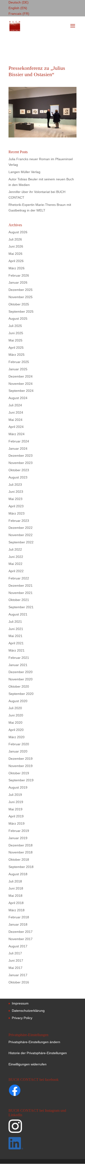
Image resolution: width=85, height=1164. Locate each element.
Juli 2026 (15, 239)
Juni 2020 (15, 715)
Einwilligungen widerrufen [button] (27, 1064)
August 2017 (17, 946)
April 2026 (16, 261)
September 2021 (21, 607)
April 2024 (16, 427)
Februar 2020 (18, 744)
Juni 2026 (15, 246)
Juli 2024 (15, 405)
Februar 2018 (18, 917)
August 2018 (17, 874)
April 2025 (16, 347)
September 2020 (21, 694)
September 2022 (21, 542)
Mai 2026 (15, 254)
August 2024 (17, 398)
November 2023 (20, 463)
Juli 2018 (15, 881)
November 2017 (20, 939)
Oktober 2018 (18, 859)
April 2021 (16, 643)
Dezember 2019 (20, 758)
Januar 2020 (17, 751)
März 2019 (16, 823)
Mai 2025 (15, 340)
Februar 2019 (18, 831)
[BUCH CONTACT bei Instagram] (41, 1128)
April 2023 (16, 506)
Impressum (20, 1003)
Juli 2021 (15, 621)
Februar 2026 (18, 275)
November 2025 (20, 297)
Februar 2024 (18, 441)
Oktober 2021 (18, 600)
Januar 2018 (17, 924)
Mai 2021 (15, 636)
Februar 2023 (18, 521)
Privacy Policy (22, 1018)
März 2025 (16, 354)
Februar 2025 (18, 362)
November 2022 (20, 535)
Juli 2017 (15, 953)
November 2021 (20, 593)
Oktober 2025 (18, 304)
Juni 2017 (15, 960)
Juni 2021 (15, 629)
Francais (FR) (18, 13)
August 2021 (17, 614)
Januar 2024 (17, 448)
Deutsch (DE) (18, 2)
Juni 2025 (15, 333)
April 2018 (16, 903)
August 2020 (17, 701)
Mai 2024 (15, 420)
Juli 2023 (15, 484)
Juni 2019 (15, 802)
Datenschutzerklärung (28, 1010)
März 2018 (16, 910)
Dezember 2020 (20, 672)
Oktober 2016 (18, 982)
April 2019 (16, 816)
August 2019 (17, 787)
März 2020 (16, 737)
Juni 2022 (15, 557)
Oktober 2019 (18, 773)
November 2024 (20, 384)
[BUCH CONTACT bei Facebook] (23, 1091)
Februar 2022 (18, 578)
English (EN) (17, 8)
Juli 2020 (15, 708)
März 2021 (16, 650)
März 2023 (16, 513)
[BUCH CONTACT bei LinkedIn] (41, 1144)
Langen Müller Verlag (24, 172)
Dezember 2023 (20, 455)
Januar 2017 (17, 975)
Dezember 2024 (20, 376)
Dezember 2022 (20, 528)
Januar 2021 (17, 665)
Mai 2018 (15, 895)
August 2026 (17, 232)
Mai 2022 (15, 564)
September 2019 (21, 780)
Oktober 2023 (18, 470)
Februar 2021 (18, 658)
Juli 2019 (15, 795)
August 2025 (17, 318)
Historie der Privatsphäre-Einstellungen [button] (37, 1053)
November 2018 (20, 852)
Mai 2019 (15, 809)
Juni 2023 (15, 491)
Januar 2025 (17, 369)
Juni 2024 (15, 412)
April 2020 (16, 730)
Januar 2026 (17, 282)
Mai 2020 (15, 722)
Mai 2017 (15, 968)
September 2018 (21, 867)
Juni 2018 (15, 888)
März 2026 (16, 268)
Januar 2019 (17, 838)
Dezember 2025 (20, 290)
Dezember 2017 (20, 932)
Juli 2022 (15, 549)
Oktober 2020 (18, 686)
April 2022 (16, 571)
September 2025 (21, 311)
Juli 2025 (15, 326)
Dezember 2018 (20, 845)
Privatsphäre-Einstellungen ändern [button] (34, 1042)
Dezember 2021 (20, 585)
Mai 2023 (15, 499)
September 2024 (21, 391)
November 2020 (20, 679)
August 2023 (17, 477)
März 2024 (16, 434)
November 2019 (20, 766)
